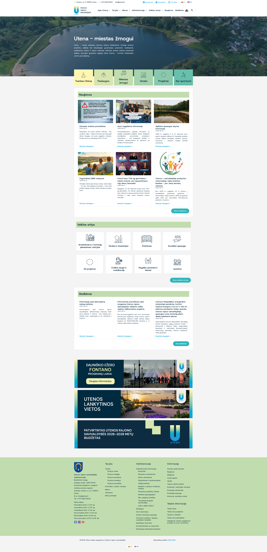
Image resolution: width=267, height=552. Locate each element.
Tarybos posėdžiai (114, 483)
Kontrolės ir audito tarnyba (115, 486)
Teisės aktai (171, 509)
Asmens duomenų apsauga (146, 515)
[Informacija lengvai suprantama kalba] (187, 10)
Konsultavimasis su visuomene (147, 526)
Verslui (143, 81)
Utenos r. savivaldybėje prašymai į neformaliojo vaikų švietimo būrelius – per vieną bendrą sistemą (171, 182)
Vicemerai (109, 493)
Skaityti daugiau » (86, 146)
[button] (109, 10)
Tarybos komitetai (114, 477)
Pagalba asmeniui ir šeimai (148, 269)
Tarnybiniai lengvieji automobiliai (145, 502)
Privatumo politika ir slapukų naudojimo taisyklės (146, 519)
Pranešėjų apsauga (174, 493)
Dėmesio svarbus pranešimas (92, 126)
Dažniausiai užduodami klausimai (148, 529)
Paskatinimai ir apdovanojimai (149, 480)
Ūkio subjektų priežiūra (146, 498)
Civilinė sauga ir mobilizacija (119, 269)
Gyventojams (172, 478)
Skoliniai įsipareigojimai (146, 494)
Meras (107, 489)
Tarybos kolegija (113, 474)
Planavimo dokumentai (146, 474)
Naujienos (170, 472)
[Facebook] (75, 522)
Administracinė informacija (146, 469)
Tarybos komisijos (114, 480)
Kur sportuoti (183, 81)
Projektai (163, 81)
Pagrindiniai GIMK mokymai (91, 178)
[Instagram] (79, 522)
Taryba (107, 469)
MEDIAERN (172, 540)
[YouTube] (83, 522)
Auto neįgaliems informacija (130, 126)
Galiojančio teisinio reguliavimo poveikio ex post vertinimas (178, 522)
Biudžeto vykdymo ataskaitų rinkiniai (149, 487)
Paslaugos (103, 81)
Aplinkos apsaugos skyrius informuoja (167, 127)
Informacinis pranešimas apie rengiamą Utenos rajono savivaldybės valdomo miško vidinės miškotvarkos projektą (130, 305)
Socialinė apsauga (177, 246)
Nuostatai (142, 471)
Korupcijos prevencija (175, 490)
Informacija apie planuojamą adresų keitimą (92, 303)
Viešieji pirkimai (143, 483)
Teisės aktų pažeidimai (175, 518)
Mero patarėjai (110, 496)
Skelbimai (170, 475)
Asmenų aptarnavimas (175, 469)
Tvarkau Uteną (83, 81)
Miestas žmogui (123, 81)
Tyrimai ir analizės (174, 515)
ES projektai (90, 269)
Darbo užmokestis (145, 477)
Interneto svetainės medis (177, 496)
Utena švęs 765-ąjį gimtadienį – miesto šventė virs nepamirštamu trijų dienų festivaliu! (132, 181)
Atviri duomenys (142, 512)
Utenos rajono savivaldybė (85, 10)
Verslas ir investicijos (118, 246)
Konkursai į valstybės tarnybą (178, 487)
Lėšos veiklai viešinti (146, 506)
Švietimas (147, 246)
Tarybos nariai (112, 471)
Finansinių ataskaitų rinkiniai (148, 491)
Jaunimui (177, 269)
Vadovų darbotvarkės (175, 484)
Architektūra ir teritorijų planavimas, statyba (90, 246)
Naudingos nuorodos (144, 523)
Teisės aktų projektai (175, 512)
